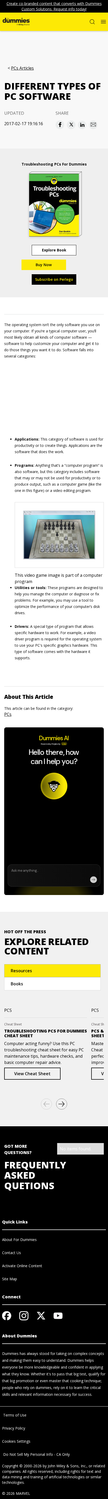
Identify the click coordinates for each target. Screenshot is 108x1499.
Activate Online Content (22, 1265)
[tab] (52, 970)
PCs (8, 714)
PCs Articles (22, 68)
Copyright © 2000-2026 (22, 1465)
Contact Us (11, 1252)
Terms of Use (14, 1415)
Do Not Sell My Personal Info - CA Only (36, 1454)
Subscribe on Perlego (54, 279)
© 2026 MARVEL (16, 1493)
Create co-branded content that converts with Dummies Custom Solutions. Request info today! (54, 6)
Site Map (9, 1278)
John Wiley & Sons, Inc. (67, 1465)
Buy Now (44, 264)
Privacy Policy (13, 1428)
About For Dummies (19, 1239)
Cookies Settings (16, 1441)
